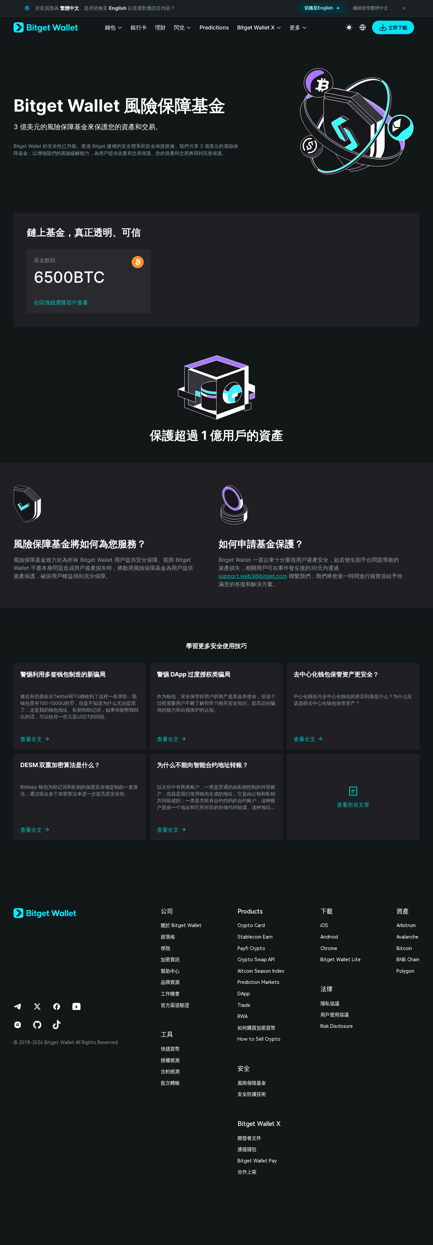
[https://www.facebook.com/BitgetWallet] (57, 1006)
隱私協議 (329, 1003)
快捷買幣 (170, 1049)
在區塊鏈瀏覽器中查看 (61, 302)
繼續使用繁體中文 (370, 7)
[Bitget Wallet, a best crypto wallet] (46, 27)
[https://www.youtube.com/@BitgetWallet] (76, 1006)
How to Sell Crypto (258, 1039)
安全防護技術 (251, 1094)
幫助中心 (170, 971)
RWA (242, 1016)
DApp (243, 993)
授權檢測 (170, 1060)
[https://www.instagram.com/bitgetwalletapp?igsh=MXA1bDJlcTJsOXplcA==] (18, 1025)
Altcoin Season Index (260, 971)
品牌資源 (170, 982)
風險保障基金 (251, 1083)
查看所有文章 (353, 804)
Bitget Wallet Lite (340, 959)
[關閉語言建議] (404, 8)
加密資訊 (170, 959)
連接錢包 (246, 1149)
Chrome (328, 948)
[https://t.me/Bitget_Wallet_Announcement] (18, 1006)
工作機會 (170, 993)
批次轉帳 (170, 1083)
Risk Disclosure (336, 1026)
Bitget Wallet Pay (257, 1160)
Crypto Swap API (256, 959)
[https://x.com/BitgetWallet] (37, 1006)
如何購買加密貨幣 (256, 1028)
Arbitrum (406, 925)
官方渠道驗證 (175, 1005)
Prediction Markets (258, 982)
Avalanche (407, 937)
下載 (326, 911)
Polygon (405, 971)
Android (329, 937)
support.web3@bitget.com (253, 576)
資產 (402, 911)
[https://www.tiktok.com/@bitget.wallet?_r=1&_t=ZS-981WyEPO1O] (57, 1025)
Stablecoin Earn (255, 937)
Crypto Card (251, 925)
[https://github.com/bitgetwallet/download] (37, 1025)
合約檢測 (170, 1071)
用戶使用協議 (334, 1014)
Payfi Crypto (251, 948)
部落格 (168, 937)
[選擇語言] (363, 27)
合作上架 (246, 1172)
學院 (165, 948)
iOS (324, 925)
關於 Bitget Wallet (181, 925)
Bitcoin (404, 948)
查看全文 (31, 739)
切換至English (318, 7)
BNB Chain (407, 959)
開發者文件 (249, 1138)
